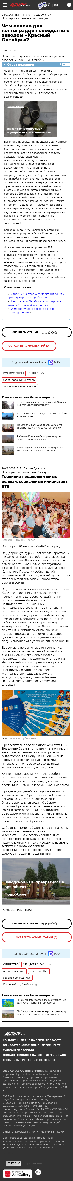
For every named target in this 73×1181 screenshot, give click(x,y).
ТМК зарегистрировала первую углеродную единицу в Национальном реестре (41, 1001)
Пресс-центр (51, 1045)
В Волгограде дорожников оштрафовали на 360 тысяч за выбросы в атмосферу (41, 449)
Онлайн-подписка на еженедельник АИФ (34, 1055)
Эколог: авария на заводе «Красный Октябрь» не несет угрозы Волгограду (42, 403)
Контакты (10, 1040)
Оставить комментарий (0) (29, 345)
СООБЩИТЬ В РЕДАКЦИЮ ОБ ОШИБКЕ (29, 1060)
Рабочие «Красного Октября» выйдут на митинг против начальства (39, 437)
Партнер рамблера (33, 1164)
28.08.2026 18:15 (11, 468)
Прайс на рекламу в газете (41, 1040)
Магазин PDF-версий (18, 1050)
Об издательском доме (21, 1045)
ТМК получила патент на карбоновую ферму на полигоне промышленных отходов (41, 1012)
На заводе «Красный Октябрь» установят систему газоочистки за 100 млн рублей (39, 426)
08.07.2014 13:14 (11, 14)
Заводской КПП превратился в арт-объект (34, 884)
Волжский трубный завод (18, 539)
